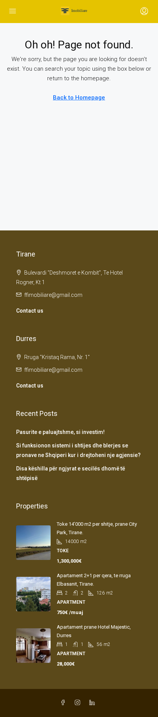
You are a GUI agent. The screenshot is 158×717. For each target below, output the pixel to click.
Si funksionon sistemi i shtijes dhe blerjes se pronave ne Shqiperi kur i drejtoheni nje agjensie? (78, 450)
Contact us (29, 311)
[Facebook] (64, 703)
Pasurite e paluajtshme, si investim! (60, 432)
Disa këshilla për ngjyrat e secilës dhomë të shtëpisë (70, 473)
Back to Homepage (79, 97)
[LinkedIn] (93, 703)
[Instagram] (79, 703)
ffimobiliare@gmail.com (53, 295)
